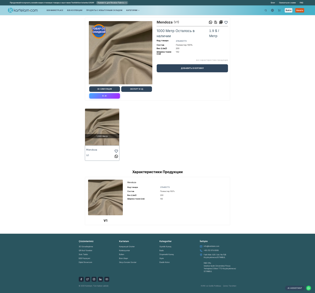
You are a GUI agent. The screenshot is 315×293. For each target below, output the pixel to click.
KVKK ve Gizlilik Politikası (211, 286)
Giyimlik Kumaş (165, 246)
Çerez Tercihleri (229, 286)
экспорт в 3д (136, 89)
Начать (299, 10)
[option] (120, 51)
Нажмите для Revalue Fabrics (112, 3)
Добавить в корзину (192, 68)
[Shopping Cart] (279, 10)
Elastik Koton (164, 262)
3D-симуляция (104, 89)
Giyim (161, 258)
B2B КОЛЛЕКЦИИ (74, 10)
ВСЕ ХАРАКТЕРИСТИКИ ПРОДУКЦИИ (212, 60)
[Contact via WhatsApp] (308, 288)
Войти (288, 10)
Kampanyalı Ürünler (127, 246)
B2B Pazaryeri (84, 258)
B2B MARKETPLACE (55, 10)
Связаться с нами (287, 3)
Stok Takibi (83, 254)
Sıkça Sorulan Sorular (127, 262)
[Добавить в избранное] (226, 22)
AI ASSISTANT (295, 288)
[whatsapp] (211, 22)
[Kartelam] (23, 10)
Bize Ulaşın (123, 258)
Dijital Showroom (85, 262)
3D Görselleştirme (86, 246)
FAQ (301, 3)
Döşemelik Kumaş (166, 254)
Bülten (121, 254)
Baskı (161, 250)
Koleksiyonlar (124, 250)
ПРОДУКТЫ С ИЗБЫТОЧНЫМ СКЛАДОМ (104, 10)
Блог (273, 3)
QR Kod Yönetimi (85, 250)
